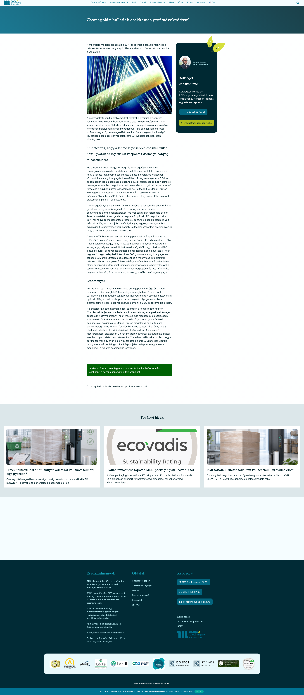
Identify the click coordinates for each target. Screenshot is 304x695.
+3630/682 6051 (195, 111)
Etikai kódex (183, 617)
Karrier (190, 2)
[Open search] (296, 3)
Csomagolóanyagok (119, 2)
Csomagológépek (99, 2)
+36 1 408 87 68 (191, 592)
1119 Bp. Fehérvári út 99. (195, 582)
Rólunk (181, 2)
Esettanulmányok (158, 2)
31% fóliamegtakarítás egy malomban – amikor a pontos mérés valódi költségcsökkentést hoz (106, 584)
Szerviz (143, 2)
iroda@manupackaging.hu (198, 123)
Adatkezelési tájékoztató (189, 622)
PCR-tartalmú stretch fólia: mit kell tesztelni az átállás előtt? (250, 470)
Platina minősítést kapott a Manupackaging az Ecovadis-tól (150, 470)
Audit (134, 2)
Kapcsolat (201, 2)
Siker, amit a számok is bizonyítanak (105, 633)
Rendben (199, 691)
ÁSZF (180, 627)
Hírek (171, 2)
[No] (301, 691)
